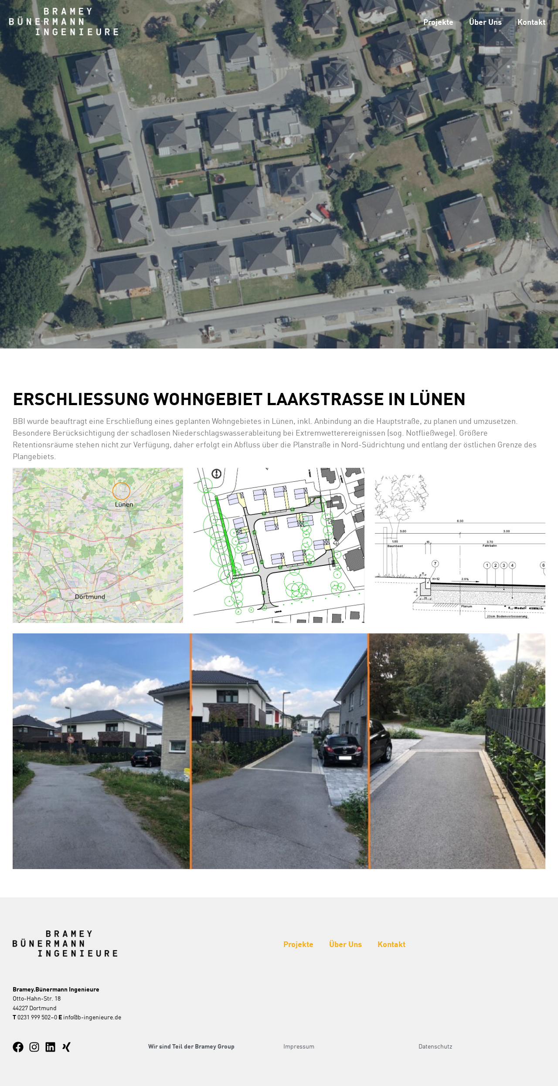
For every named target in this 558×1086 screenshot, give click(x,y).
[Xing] (66, 1047)
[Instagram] (34, 1047)
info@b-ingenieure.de (92, 1016)
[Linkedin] (50, 1047)
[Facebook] (18, 1047)
